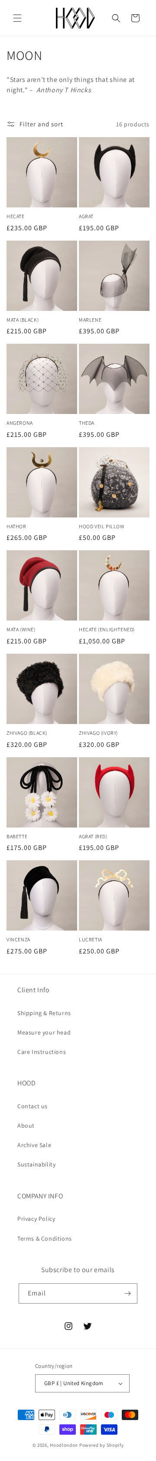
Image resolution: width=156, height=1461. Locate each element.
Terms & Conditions (44, 1238)
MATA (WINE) (21, 629)
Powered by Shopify (101, 1445)
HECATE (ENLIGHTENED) (107, 629)
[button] (17, 18)
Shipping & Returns (44, 1013)
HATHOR (16, 526)
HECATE (15, 216)
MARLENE (90, 320)
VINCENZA (18, 939)
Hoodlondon (64, 1445)
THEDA (86, 423)
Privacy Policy (36, 1219)
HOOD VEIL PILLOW (101, 526)
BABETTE (16, 836)
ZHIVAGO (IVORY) (98, 733)
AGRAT (86, 216)
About (26, 1125)
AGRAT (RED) (93, 836)
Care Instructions (41, 1052)
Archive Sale (34, 1145)
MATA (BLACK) (22, 320)
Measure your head (44, 1032)
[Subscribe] (127, 1293)
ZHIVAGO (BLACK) (26, 733)
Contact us (32, 1106)
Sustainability (36, 1164)
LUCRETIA (90, 939)
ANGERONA (19, 423)
